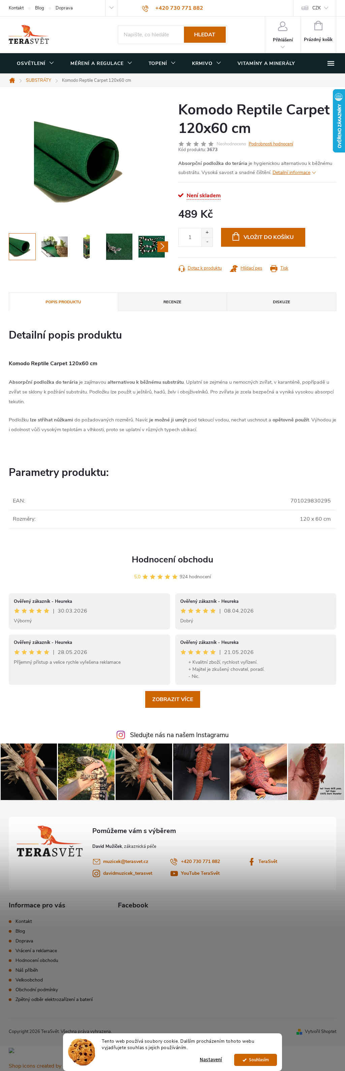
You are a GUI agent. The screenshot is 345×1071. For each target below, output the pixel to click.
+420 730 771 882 (200, 861)
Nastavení (211, 1059)
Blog (39, 8)
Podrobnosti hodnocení (271, 144)
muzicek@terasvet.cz (125, 861)
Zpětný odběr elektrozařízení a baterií (54, 999)
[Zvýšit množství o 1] (207, 232)
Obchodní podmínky (36, 990)
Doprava (64, 8)
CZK (316, 8)
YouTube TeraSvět (200, 873)
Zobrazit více (172, 699)
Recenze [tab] (172, 302)
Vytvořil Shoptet (320, 1032)
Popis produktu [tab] (63, 302)
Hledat (204, 34)
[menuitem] (35, 63)
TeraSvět (267, 861)
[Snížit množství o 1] (207, 241)
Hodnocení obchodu (172, 559)
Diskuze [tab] (281, 302)
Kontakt (16, 8)
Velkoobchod (29, 980)
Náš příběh (26, 970)
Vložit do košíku (269, 237)
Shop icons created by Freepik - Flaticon (56, 1066)
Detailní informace (291, 172)
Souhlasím (259, 1060)
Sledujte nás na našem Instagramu (179, 735)
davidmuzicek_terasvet (127, 873)
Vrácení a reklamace (36, 950)
